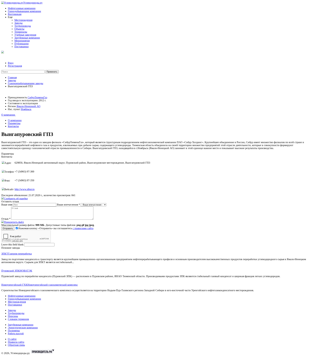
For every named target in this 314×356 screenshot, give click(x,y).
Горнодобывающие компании (24, 11)
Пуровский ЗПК (10, 270)
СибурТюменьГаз (37, 97)
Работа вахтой (16, 333)
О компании (8, 114)
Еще (10, 17)
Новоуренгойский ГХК (14, 284)
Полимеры (14, 330)
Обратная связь (16, 345)
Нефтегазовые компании (21, 8)
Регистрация (15, 65)
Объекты (19, 28)
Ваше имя (7, 204)
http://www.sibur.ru (25, 189)
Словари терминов (18, 319)
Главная (12, 77)
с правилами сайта (83, 228)
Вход (10, 63)
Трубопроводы (22, 26)
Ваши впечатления (68, 204)
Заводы (18, 23)
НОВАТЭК (26, 270)
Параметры (14, 123)
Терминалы (20, 31)
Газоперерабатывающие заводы (25, 83)
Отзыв (5, 218)
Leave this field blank (12, 244)
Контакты (13, 126)
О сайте (12, 339)
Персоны (13, 316)
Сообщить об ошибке (16, 198)
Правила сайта (16, 342)
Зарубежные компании (27, 37)
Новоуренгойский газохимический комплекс (52, 284)
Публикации (21, 43)
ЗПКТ (4, 253)
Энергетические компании (23, 327)
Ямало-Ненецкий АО (28, 106)
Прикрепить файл (14, 222)
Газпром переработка (20, 253)
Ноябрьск (26, 109)
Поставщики (21, 46)
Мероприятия (22, 40)
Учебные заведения (25, 34)
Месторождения (23, 20)
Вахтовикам (14, 14)
